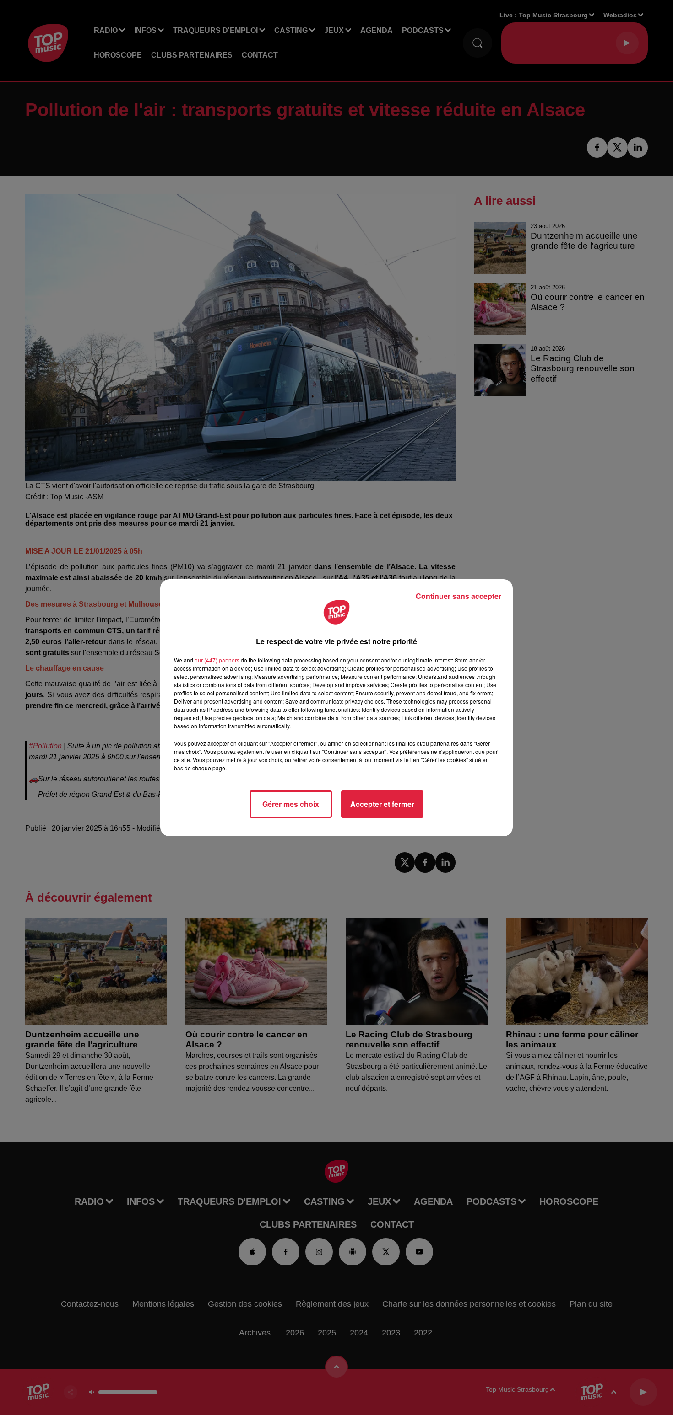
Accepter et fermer (382, 804)
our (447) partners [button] (217, 660)
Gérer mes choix (290, 804)
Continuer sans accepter (458, 596)
